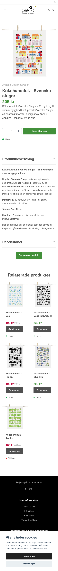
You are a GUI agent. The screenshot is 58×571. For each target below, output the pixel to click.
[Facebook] (25, 489)
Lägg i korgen (14, 329)
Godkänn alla (29, 556)
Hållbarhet (29, 515)
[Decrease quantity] (5, 131)
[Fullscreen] (29, 51)
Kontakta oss (29, 506)
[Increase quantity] (18, 131)
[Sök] (49, 10)
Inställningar (29, 564)
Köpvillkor (29, 511)
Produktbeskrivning (18, 159)
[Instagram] (30, 489)
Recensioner (12, 242)
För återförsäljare (29, 520)
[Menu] (4, 10)
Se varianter (42, 329)
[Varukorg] (53, 10)
